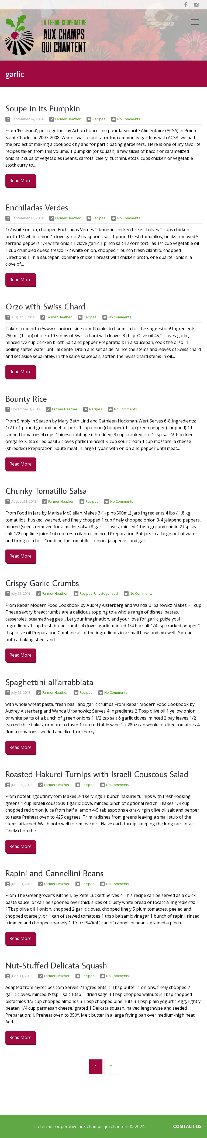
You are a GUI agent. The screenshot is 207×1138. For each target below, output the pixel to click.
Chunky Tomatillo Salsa (46, 490)
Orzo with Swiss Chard (45, 306)
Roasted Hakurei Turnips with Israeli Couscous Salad (96, 774)
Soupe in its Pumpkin (42, 108)
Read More (20, 181)
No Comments (128, 119)
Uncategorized (106, 593)
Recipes (98, 119)
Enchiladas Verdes (36, 207)
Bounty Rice (26, 398)
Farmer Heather (68, 119)
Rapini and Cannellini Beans (54, 873)
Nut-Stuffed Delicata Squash (56, 965)
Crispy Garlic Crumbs (42, 583)
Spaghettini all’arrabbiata (49, 682)
